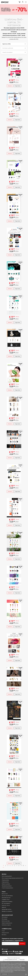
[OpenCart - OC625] (14, 372)
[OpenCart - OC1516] (14, 270)
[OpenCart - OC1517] (14, 203)
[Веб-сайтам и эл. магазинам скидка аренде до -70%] (14, 9)
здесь (12, 971)
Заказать (10, 85)
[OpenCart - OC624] (14, 507)
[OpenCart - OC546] (14, 439)
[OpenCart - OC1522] (14, 101)
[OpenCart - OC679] (14, 642)
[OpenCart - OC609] (14, 541)
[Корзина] (19, 2)
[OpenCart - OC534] (14, 811)
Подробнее (17, 85)
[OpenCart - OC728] (14, 575)
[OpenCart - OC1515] (14, 338)
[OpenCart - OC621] (14, 608)
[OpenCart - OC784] (14, 473)
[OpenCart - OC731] (14, 710)
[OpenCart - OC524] (14, 304)
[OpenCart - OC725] (14, 744)
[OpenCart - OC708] (14, 237)
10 (23, 865)
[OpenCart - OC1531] (14, 135)
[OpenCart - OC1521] (14, 169)
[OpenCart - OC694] (14, 777)
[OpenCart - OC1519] (14, 68)
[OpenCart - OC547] (14, 845)
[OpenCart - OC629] (14, 676)
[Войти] (23, 2)
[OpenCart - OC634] (14, 406)
